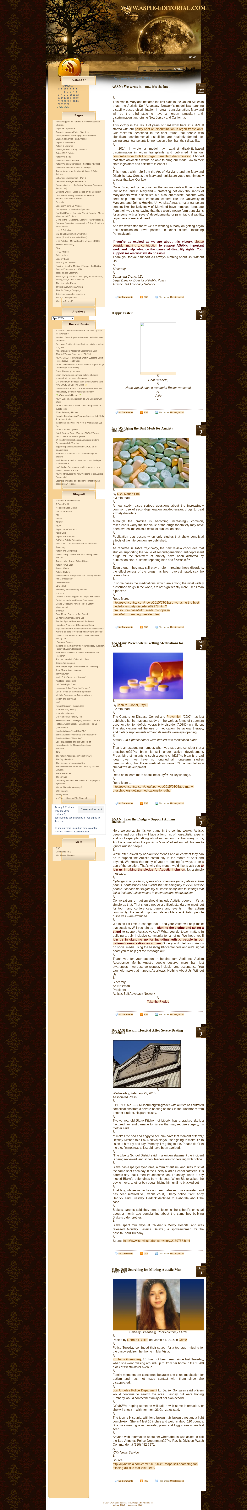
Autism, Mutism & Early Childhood (71, 149)
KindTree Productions (66, 681)
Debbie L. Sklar (137, 1340)
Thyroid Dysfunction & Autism (69, 287)
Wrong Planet (62, 794)
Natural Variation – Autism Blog (70, 706)
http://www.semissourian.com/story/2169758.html (156, 1240)
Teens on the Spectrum (67, 273)
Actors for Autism (64, 511)
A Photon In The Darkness (68, 500)
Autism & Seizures (64, 146)
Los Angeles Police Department (135, 1390)
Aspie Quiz (61, 533)
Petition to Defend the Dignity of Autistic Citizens (78, 720)
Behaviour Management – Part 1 (71, 178)
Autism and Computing (66, 551)
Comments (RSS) (135, 1505)
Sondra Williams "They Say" (69, 738)
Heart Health (62, 226)
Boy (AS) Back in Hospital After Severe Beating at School (147, 1031)
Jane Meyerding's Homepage (69, 670)
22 (65, 101)
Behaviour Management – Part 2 (71, 181)
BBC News (61, 586)
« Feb (60, 107)
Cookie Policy (81, 831)
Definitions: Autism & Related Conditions (74, 600)
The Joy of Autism (64, 759)
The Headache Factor (66, 283)
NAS (58, 702)
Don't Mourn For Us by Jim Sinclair (72, 614)
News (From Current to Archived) (71, 237)
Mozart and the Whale (66, 699)
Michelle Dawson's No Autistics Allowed (74, 695)
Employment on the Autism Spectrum (73, 209)
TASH (58, 752)
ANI (57, 515)
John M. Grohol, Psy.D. (132, 705)
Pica (58, 248)
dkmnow (60, 611)
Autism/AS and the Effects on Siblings (73, 167)
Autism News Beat (64, 565)
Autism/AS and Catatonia (67, 160)
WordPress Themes (65, 855)
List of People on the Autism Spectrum (73, 692)
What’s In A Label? (64, 301)
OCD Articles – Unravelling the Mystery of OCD (78, 241)
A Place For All (62, 504)
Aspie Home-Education (66, 529)
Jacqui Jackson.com (65, 663)
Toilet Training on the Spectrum (70, 294)
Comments (63, 852)
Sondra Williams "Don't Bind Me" (71, 731)
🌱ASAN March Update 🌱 (68, 395)
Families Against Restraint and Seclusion (75, 621)
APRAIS (59, 522)
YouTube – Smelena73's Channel (71, 798)
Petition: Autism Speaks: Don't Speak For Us (76, 724)
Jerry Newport (62, 674)
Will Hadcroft (62, 791)
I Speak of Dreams (64, 642)
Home (192, 57)
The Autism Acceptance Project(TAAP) (74, 756)
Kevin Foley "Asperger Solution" (70, 677)
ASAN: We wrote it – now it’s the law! (141, 86)
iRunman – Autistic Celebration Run (72, 659)
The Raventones (63, 773)
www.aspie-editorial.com (163, 7)
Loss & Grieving (63, 230)
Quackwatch (62, 727)
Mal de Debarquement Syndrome (71, 234)
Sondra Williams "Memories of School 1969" (76, 735)
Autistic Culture (63, 572)
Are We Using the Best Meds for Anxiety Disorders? (142, 429)
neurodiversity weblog (66, 709)
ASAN (58, 526)
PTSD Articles (62, 252)
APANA (59, 518)
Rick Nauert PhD (128, 494)
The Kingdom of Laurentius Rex (70, 763)
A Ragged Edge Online (66, 508)
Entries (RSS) (119, 1505)
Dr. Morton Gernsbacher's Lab (70, 618)
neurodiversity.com (65, 713)
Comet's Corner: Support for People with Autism (78, 596)
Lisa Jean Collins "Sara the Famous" (73, 688)
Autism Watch (62, 568)
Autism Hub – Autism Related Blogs (72, 561)
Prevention (174, 716)
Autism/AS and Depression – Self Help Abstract (78, 164)
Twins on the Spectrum (66, 297)
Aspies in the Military (65, 142)
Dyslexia (60, 202)
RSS (146, 297)
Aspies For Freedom (65, 536)
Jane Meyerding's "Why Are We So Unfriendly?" (78, 666)
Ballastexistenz (63, 582)
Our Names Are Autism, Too (69, 717)
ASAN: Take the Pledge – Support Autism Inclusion (143, 820)
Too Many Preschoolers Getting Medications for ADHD (147, 644)
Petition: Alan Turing (65, 244)
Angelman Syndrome (65, 128)
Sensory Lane (62, 259)
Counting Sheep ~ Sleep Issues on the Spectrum (78, 192)
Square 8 (60, 748)
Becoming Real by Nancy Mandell (71, 589)
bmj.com (60, 593)
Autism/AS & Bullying (65, 153)
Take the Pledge (158, 1001)
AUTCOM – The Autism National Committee (76, 543)
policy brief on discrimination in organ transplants (169, 129)
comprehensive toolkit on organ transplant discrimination (152, 156)
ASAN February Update (67, 412)
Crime (183, 1340)
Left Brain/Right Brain (65, 684)
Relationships (62, 255)
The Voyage (61, 777)
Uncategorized (177, 297)
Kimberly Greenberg (127, 1359)
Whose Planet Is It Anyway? (69, 787)
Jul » (66, 107)
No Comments (125, 297)
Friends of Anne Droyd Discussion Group (75, 625)
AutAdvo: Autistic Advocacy (68, 540)
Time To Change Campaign (68, 290)
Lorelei (147, 1503)
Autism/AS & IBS (63, 157)
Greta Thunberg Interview (68, 371)
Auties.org (60, 547)
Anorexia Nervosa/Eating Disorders (72, 132)
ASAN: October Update (67, 429)
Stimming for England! (66, 262)
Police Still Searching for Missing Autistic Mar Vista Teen (146, 1270)
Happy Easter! (122, 312)
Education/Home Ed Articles (69, 206)
